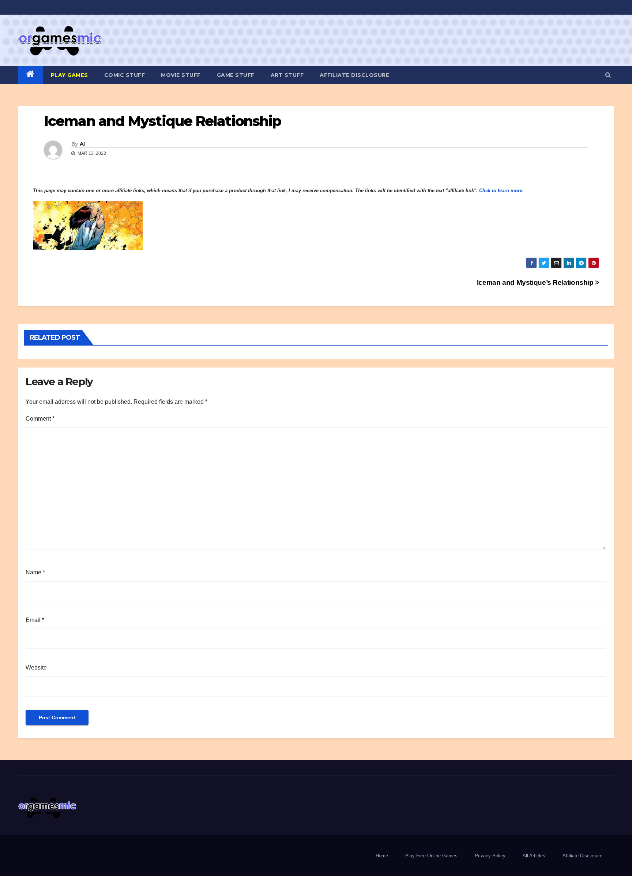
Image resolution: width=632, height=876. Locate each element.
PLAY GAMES (69, 75)
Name (35, 572)
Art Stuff (287, 75)
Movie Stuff (181, 75)
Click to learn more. (501, 190)
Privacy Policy (490, 855)
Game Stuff (236, 75)
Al (82, 144)
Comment (40, 418)
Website (36, 667)
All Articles (534, 855)
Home (382, 855)
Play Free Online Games (431, 855)
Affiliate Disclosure (354, 75)
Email (35, 620)
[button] (608, 75)
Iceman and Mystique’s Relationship (536, 282)
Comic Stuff (124, 75)
